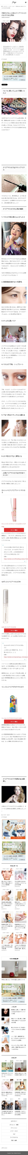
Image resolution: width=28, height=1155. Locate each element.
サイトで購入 (14, 530)
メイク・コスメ (6, 815)
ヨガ (14, 1135)
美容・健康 (14, 1142)
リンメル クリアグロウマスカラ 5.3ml (12, 718)
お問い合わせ (4, 1149)
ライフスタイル (14, 1139)
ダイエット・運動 (14, 1126)
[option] (14, 971)
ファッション (14, 1129)
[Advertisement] (14, 148)
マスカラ (5, 59)
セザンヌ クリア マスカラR (9, 627)
